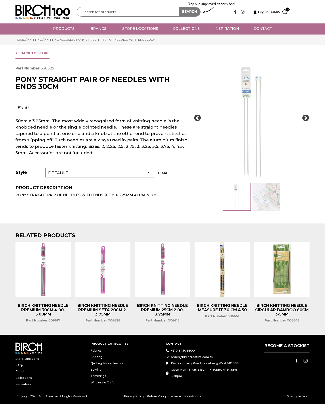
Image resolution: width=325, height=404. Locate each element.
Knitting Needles (59, 39)
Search (189, 12)
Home (20, 39)
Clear (162, 173)
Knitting (34, 39)
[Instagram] (243, 12)
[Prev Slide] (197, 118)
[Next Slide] (306, 118)
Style (21, 172)
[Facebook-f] (235, 12)
